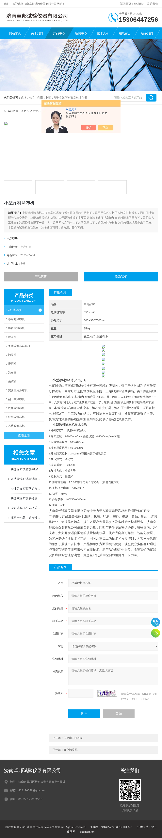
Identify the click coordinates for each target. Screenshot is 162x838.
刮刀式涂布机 (16, 399)
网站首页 (15, 33)
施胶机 (12, 381)
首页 (24, 111)
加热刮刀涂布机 (73, 737)
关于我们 (37, 33)
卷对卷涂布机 (16, 319)
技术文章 (103, 33)
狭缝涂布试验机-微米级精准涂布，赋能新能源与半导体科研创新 (26, 469)
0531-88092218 (155, 622)
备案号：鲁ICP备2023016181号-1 (111, 827)
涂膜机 (12, 354)
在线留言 (139, 3)
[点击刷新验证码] (107, 693)
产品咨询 (41, 276)
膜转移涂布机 (16, 328)
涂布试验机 (14, 310)
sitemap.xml (87, 831)
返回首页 (125, 3)
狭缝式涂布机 (16, 417)
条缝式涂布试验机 (19, 345)
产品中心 (59, 33)
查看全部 (24, 435)
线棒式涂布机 (16, 408)
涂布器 (12, 372)
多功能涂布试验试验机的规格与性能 (26, 479)
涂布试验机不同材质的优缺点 (26, 508)
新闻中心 (81, 33)
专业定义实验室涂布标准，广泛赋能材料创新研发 (26, 488)
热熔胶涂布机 (16, 425)
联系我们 (152, 3)
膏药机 (12, 363)
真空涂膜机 (70, 749)
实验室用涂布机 (17, 390)
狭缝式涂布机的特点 (24, 498)
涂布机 (12, 337)
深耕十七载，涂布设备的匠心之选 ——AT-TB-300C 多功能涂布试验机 (26, 517)
